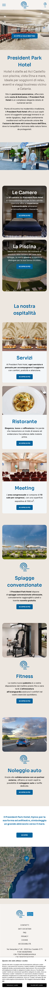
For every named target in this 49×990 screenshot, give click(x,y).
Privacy (24, 936)
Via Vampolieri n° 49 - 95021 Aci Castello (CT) (25, 949)
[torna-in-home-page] (24, 5)
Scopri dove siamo (24, 36)
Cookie (24, 940)
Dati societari (24, 929)
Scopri (24, 835)
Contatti (24, 925)
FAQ (24, 932)
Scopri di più (24, 216)
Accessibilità (24, 944)
